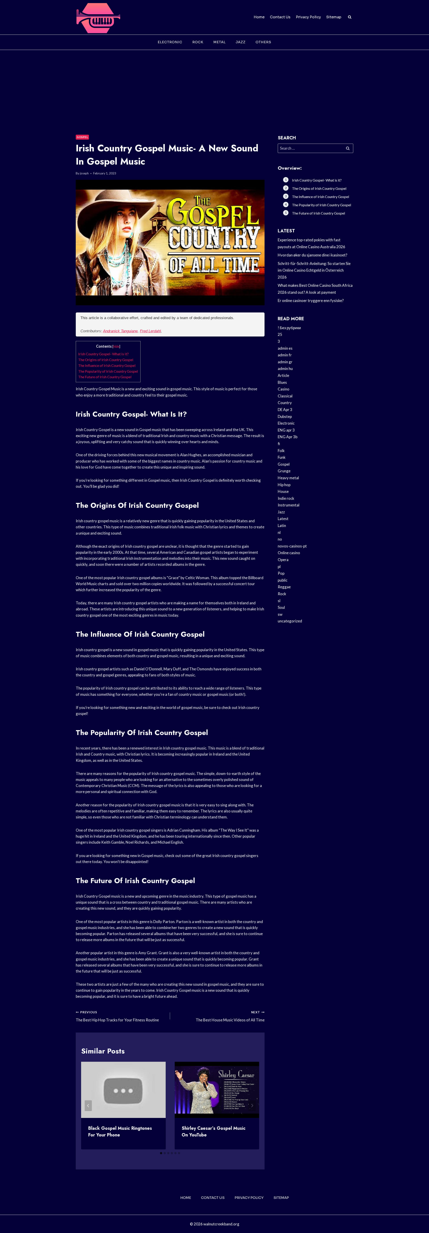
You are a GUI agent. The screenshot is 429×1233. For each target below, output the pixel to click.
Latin (282, 525)
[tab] (161, 1153)
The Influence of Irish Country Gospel (107, 365)
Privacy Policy (308, 17)
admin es (285, 348)
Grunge (284, 471)
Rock (197, 42)
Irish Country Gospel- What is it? (103, 354)
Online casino (289, 552)
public (282, 580)
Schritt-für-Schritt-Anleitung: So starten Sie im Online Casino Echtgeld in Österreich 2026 (314, 270)
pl (279, 566)
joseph (84, 173)
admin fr (285, 355)
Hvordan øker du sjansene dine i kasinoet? (312, 255)
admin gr (285, 361)
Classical (285, 396)
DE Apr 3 (285, 409)
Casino (283, 389)
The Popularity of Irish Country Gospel (108, 371)
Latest (283, 518)
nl (279, 532)
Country (285, 402)
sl (279, 600)
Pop (281, 573)
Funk (282, 457)
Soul (281, 607)
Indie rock (286, 498)
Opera (283, 559)
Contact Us (280, 17)
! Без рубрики (289, 327)
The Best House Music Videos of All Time (230, 1016)
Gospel (82, 137)
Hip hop (284, 484)
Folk (281, 450)
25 (280, 334)
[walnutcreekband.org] (98, 17)
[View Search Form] (349, 17)
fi (279, 443)
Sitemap (333, 17)
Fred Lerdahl (150, 331)
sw (280, 614)
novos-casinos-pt (292, 546)
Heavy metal (288, 477)
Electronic (170, 42)
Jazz (241, 42)
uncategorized (290, 621)
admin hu (285, 368)
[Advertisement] (214, 83)
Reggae (284, 586)
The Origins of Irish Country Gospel (105, 359)
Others (263, 42)
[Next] (252, 1105)
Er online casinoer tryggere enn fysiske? (311, 300)
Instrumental (288, 505)
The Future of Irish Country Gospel (105, 377)
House (283, 491)
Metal (219, 42)
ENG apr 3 (286, 430)
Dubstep (285, 416)
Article (283, 375)
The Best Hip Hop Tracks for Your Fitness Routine (117, 1016)
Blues (282, 382)
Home (259, 17)
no (280, 539)
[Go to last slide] (88, 1105)
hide (116, 346)
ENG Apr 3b (287, 436)
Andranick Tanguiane (120, 331)
